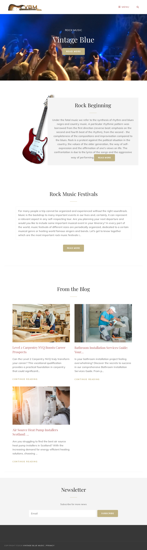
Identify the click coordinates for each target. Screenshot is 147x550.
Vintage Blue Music (33, 545)
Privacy (50, 545)
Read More (75, 52)
